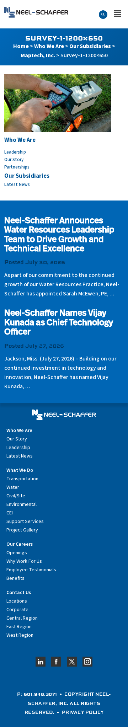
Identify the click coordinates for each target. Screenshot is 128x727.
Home (21, 46)
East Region (19, 626)
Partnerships (17, 167)
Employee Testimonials (31, 569)
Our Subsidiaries (90, 46)
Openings (16, 552)
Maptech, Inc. (38, 55)
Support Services (25, 521)
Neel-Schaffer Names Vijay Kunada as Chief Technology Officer (58, 323)
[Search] (103, 14)
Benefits (15, 578)
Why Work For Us (24, 561)
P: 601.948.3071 (37, 694)
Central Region (22, 618)
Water (12, 487)
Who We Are (49, 46)
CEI (9, 513)
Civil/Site (15, 495)
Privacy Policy (83, 712)
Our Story (13, 159)
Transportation (22, 478)
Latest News (17, 184)
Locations (16, 601)
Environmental (21, 504)
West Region (19, 635)
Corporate (17, 609)
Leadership (15, 152)
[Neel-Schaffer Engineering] (36, 12)
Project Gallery (22, 530)
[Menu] (117, 14)
